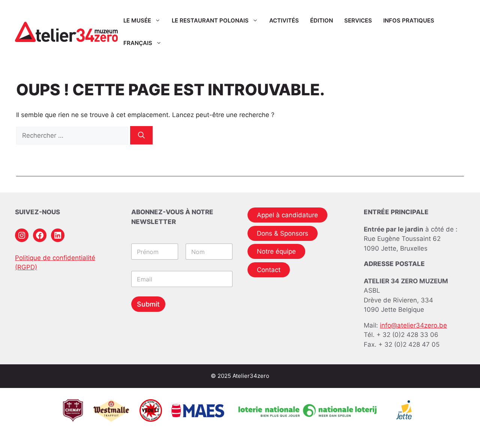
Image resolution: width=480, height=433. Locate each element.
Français (137, 43)
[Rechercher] (141, 135)
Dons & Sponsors (282, 233)
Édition (321, 20)
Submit (148, 304)
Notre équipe (276, 251)
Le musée (137, 20)
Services (358, 20)
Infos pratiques (408, 20)
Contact (268, 270)
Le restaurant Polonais (210, 20)
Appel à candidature (287, 215)
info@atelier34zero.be (413, 325)
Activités (284, 20)
